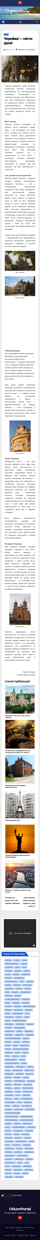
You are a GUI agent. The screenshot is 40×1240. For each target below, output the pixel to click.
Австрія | (8, 978)
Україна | (19, 1148)
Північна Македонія (27, 1120)
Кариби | (17, 1042)
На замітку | (27, 1084)
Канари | (8, 1042)
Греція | (19, 1017)
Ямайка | (8, 1173)
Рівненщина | (27, 1123)
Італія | (8, 974)
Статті (6, 34)
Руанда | (8, 1123)
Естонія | (8, 1027)
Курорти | (16, 1056)
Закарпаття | (10, 1031)
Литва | (24, 1063)
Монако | (8, 1084)
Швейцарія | (27, 1166)
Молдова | (31, 1081)
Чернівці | (29, 1159)
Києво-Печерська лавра (21, 1049)
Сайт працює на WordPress (14, 1227)
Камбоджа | (29, 1034)
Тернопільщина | (21, 1141)
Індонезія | (9, 967)
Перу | (8, 1105)
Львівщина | (9, 1066)
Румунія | (17, 1123)
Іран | (24, 967)
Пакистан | (28, 1102)
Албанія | (30, 981)
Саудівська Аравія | (19, 1127)
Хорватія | (9, 1159)
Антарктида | (27, 985)
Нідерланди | (28, 1091)
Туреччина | (16, 1145)
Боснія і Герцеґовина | (12, 999)
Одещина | (26, 1095)
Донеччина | (20, 1024)
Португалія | (18, 1109)
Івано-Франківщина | (12, 963)
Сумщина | (25, 1134)
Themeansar (20, 1230)
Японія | (17, 1173)
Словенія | (29, 1130)
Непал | (17, 1088)
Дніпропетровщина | (19, 1020)
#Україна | (22, 49)
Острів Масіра (10, 1102)
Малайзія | (20, 1073)
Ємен (24, 960)
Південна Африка (26, 1116)
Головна (7, 1235)
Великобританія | (29, 1006)
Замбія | (19, 1031)
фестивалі (9, 1177)
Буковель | (16, 1002)
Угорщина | (26, 1145)
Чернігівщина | (10, 1162)
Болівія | (17, 995)
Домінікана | (9, 1024)
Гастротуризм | (17, 1013)
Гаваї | (8, 1013)
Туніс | (7, 1145)
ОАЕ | (18, 1095)
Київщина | (9, 1052)
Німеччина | (9, 1095)
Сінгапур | (9, 1137)
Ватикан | (17, 1006)
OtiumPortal (20, 11)
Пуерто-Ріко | (30, 1109)
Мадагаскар (9, 1073)
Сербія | (8, 1130)
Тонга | (32, 1141)
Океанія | (8, 1098)
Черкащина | (19, 1159)
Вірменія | (29, 1010)
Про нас (14, 1235)
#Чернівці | (31, 49)
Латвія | (22, 1059)
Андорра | (17, 985)
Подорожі (16, 1105)
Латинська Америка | (12, 1063)
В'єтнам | (8, 1006)
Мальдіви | (29, 1073)
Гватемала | (9, 1017)
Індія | (17, 967)
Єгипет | (17, 960)
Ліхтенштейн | (17, 1070)
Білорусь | (26, 1002)
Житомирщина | (19, 1027)
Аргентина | (9, 988)
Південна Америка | (12, 1116)
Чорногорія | (16, 1166)
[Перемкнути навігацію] (20, 22)
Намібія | (8, 1088)
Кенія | (16, 1045)
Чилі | (7, 1166)
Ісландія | (18, 970)
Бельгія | (15, 992)
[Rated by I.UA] (6, 1195)
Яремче (25, 1173)
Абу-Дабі (16, 974)
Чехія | (20, 1162)
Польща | (8, 1109)
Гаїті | (27, 1013)
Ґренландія (19, 1177)
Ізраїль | (24, 963)
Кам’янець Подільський (13, 1038)
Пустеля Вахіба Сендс (13, 1113)
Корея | (25, 1052)
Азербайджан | (19, 978)
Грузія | (27, 1017)
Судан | (16, 1134)
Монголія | (18, 1084)
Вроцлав (8, 1010)
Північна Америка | (11, 1120)
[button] (37, 22)
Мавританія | (29, 1070)
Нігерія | (17, 1091)
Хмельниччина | (22, 1155)
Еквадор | (30, 1024)
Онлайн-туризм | (27, 1098)
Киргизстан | (25, 1045)
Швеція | (8, 1169)
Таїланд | (27, 1137)
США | (7, 1127)
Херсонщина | (10, 1155)
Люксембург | (20, 1066)
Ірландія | (9, 970)
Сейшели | (31, 1127)
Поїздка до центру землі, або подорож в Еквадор (12, 900)
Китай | (8, 1049)
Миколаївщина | (20, 1081)
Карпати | (26, 1042)
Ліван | (8, 1070)
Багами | (27, 988)
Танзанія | (18, 1137)
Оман (16, 1098)
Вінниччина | (18, 1010)
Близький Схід (25, 992)
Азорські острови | (11, 981)
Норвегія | (9, 1091)
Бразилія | (26, 999)
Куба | (7, 1056)
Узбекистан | (9, 1148)
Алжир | (8, 985)
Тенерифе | (9, 1141)
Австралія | (25, 974)
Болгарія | (9, 995)
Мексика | (9, 1081)
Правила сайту (23, 1235)
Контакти (32, 1235)
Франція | (9, 1152)
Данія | (8, 1020)
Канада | (26, 1038)
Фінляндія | (18, 1152)
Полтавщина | (27, 1105)
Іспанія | (26, 970)
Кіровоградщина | (11, 1059)
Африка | (19, 988)
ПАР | (19, 1102)
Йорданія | (9, 1034)
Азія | (22, 981)
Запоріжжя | (29, 1031)
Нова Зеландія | (27, 1088)
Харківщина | (29, 1152)
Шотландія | (18, 1169)
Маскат (26, 1077)
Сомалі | (8, 1134)
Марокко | (17, 1077)
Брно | (8, 1002)
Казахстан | (19, 1034)
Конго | (18, 1052)
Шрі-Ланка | (28, 1169)
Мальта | (8, 1077)
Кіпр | (23, 1056)
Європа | (8, 960)
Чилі (27, 1162)
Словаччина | (18, 1130)
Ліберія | (30, 1066)
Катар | (8, 1045)
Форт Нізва (29, 1148)
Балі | (7, 992)
